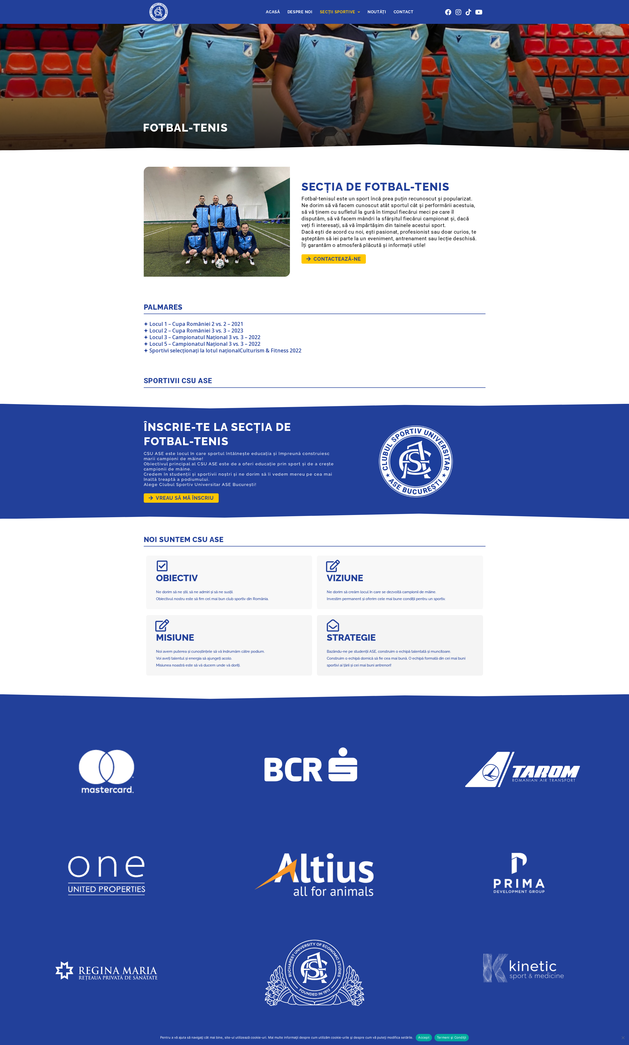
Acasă (273, 12)
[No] (622, 1037)
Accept (423, 1037)
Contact (404, 12)
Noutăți (377, 12)
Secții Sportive (338, 12)
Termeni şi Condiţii (451, 1037)
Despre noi (300, 12)
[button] (340, 12)
